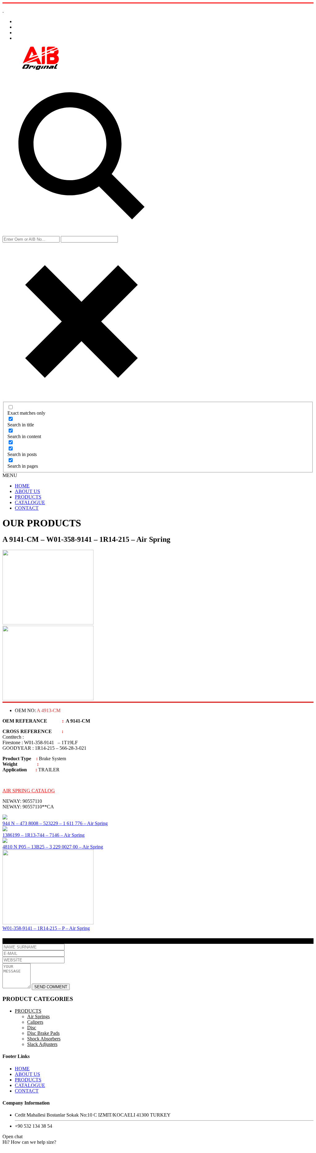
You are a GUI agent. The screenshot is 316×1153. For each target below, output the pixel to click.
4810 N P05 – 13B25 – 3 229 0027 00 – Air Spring (52, 846)
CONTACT (27, 508)
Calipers (35, 1022)
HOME (22, 485)
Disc (31, 1027)
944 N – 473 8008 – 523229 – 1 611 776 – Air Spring (55, 823)
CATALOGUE (30, 502)
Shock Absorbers (43, 1038)
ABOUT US (27, 491)
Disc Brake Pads (43, 1033)
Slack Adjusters (42, 1044)
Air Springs (38, 1016)
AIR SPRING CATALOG (28, 790)
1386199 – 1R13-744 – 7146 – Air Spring (43, 835)
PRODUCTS (28, 497)
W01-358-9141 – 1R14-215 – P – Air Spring (46, 928)
